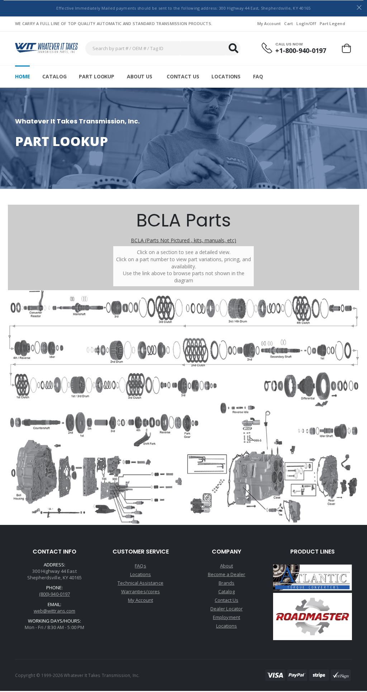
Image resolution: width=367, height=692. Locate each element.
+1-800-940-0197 (300, 51)
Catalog (54, 76)
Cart (288, 23)
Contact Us (183, 76)
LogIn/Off (306, 23)
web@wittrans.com (54, 611)
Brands (226, 583)
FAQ (258, 76)
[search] (233, 48)
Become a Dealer (227, 574)
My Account (269, 23)
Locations (225, 76)
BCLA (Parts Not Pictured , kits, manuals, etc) (183, 240)
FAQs (140, 565)
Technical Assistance (140, 583)
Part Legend (332, 23)
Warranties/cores (140, 591)
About (226, 565)
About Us (139, 76)
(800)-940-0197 (54, 594)
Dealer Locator (226, 608)
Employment (226, 617)
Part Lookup (96, 76)
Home (22, 76)
